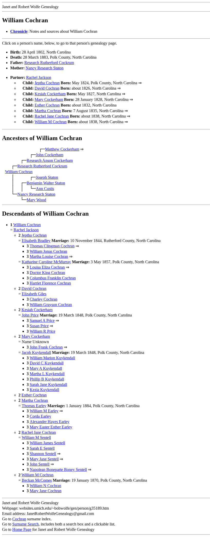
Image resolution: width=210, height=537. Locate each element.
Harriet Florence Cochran (50, 283)
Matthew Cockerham (62, 149)
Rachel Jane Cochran (52, 116)
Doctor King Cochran (47, 272)
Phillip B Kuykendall (47, 379)
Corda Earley (40, 416)
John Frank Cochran (46, 347)
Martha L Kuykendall (47, 374)
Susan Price (39, 326)
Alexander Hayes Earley (49, 421)
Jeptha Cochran (47, 83)
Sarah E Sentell (42, 448)
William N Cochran (45, 485)
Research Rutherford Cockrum (49, 62)
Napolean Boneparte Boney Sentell (58, 469)
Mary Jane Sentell (44, 459)
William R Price (42, 331)
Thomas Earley (34, 406)
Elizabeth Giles (34, 294)
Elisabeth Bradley (36, 240)
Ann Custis (45, 188)
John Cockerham (49, 155)
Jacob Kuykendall (36, 352)
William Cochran (19, 172)
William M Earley (44, 411)
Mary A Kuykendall (46, 368)
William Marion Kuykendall (52, 358)
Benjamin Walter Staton (46, 183)
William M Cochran (51, 122)
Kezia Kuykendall (44, 389)
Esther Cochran (47, 105)
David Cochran (47, 88)
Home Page (21, 529)
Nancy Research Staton (45, 68)
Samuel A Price (42, 320)
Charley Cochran (43, 299)
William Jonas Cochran (48, 251)
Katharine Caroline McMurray (46, 262)
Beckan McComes (37, 480)
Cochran (19, 519)
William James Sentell (47, 443)
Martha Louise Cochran (49, 256)
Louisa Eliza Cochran (47, 267)
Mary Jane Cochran (45, 491)
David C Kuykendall (47, 363)
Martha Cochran (48, 111)
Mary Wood (36, 200)
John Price (30, 315)
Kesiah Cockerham (50, 94)
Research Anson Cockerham (50, 160)
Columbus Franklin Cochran (53, 278)
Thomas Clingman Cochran (52, 246)
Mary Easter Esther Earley (51, 427)
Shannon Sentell (43, 453)
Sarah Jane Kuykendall (48, 384)
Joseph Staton (47, 177)
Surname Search (25, 524)
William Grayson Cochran (51, 304)
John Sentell (39, 464)
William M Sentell (36, 437)
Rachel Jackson (38, 77)
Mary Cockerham (49, 99)
